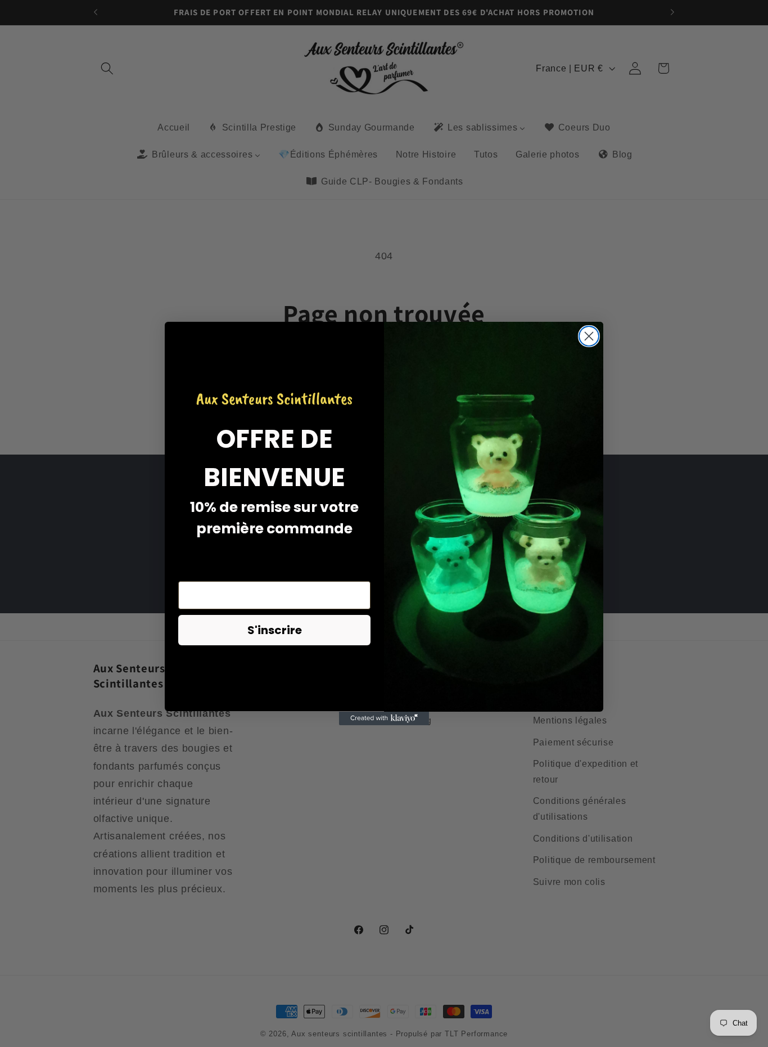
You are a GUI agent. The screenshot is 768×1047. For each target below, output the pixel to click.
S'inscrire (274, 631)
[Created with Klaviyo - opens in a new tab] (384, 718)
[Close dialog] (589, 336)
